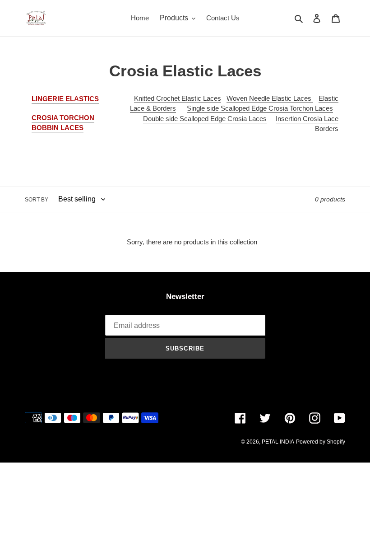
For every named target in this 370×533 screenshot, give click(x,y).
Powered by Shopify (320, 442)
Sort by (36, 199)
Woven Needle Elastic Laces (270, 98)
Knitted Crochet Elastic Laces (177, 98)
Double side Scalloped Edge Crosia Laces (205, 118)
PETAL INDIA (278, 442)
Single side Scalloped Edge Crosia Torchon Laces (260, 108)
